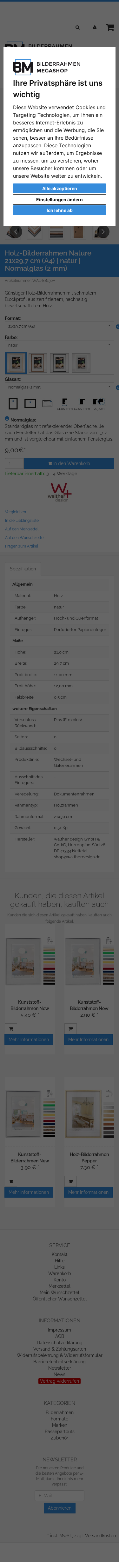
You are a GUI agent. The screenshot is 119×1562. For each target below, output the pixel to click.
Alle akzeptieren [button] (59, 188)
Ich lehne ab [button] (60, 210)
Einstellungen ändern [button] (59, 199)
